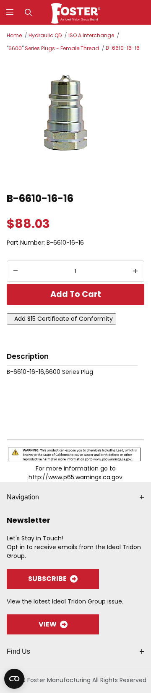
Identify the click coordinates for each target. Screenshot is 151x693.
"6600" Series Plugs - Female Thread (53, 48)
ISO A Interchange (91, 35)
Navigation (23, 497)
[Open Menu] (9, 12)
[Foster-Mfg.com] (76, 12)
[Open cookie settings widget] (14, 679)
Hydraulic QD (45, 35)
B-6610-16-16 (123, 47)
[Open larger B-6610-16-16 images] (75, 121)
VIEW (48, 624)
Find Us (18, 651)
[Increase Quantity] (135, 271)
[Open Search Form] (28, 12)
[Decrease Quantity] (15, 271)
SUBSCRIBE (47, 578)
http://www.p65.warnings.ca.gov (75, 477)
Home (14, 35)
